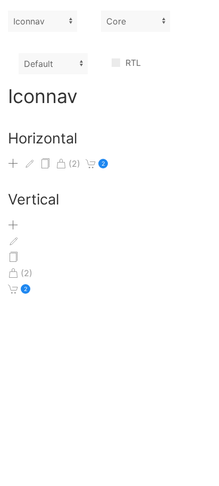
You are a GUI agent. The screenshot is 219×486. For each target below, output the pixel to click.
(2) (74, 163)
